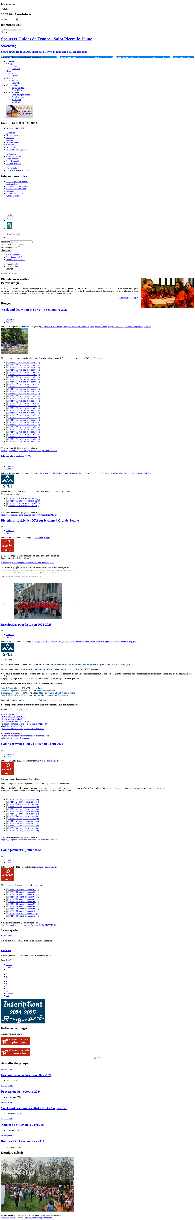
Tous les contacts (19, 97)
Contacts (10, 145)
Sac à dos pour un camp (16, 189)
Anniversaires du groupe (16, 149)
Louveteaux (17, 66)
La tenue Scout (12, 184)
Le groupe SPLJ (47, 327)
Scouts (14, 73)
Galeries (147, 327)
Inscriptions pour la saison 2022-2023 (26, 624)
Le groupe (10, 133)
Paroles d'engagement (15, 193)
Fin (7, 995)
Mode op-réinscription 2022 (14, 719)
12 (7, 991)
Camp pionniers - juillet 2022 (21, 850)
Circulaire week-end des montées (16, 738)
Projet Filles (17, 90)
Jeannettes (16, 68)
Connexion (6, 250)
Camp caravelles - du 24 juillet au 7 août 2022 (32, 743)
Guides (15, 76)
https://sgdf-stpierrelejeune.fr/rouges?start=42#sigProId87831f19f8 (29, 925)
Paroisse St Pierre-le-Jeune (17, 170)
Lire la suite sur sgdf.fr (128, 298)
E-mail (9, 322)
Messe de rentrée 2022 (16, 456)
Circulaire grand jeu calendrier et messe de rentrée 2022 (25, 736)
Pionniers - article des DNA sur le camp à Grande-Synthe (40, 520)
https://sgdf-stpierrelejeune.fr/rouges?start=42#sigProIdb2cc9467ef (29, 515)
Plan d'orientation (13, 161)
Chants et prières (13, 196)
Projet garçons (18, 87)
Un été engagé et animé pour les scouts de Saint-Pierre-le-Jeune (27, 563)
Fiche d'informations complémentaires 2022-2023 (23, 728)
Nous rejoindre (12, 135)
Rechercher (6, 273)
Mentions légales (8, 1218)
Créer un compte (13, 255)
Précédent (10, 967)
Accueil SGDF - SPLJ (15, 128)
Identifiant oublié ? (14, 257)
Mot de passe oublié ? (15, 259)
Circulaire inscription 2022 (13, 717)
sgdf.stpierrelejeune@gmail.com (38, 1218)
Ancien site (11, 147)
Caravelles (16, 83)
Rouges (9, 78)
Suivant (9, 993)
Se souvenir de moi (9, 247)
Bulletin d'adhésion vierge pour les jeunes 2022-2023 (24, 724)
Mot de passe (7, 244)
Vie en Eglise (12, 168)
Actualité (10, 137)
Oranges (9, 64)
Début (9, 964)
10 (7, 986)
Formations (16, 99)
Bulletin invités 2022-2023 (13, 726)
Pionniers (16, 80)
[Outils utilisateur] (2, 462)
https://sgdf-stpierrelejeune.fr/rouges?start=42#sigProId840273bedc (29, 450)
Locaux (9, 140)
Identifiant (5, 242)
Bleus (8, 71)
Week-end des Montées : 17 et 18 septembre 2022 (34, 309)
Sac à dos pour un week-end (18, 186)
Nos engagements (13, 163)
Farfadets (10, 61)
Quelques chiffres (13, 156)
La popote (10, 191)
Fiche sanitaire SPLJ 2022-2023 (15, 721)
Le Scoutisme (12, 154)
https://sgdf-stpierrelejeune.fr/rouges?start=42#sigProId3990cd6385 (29, 840)
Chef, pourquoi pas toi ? (22, 95)
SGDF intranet (18, 102)
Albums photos (12, 142)
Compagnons (12, 85)
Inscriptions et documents (17, 181)
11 (7, 988)
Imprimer (10, 320)
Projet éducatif (12, 159)
